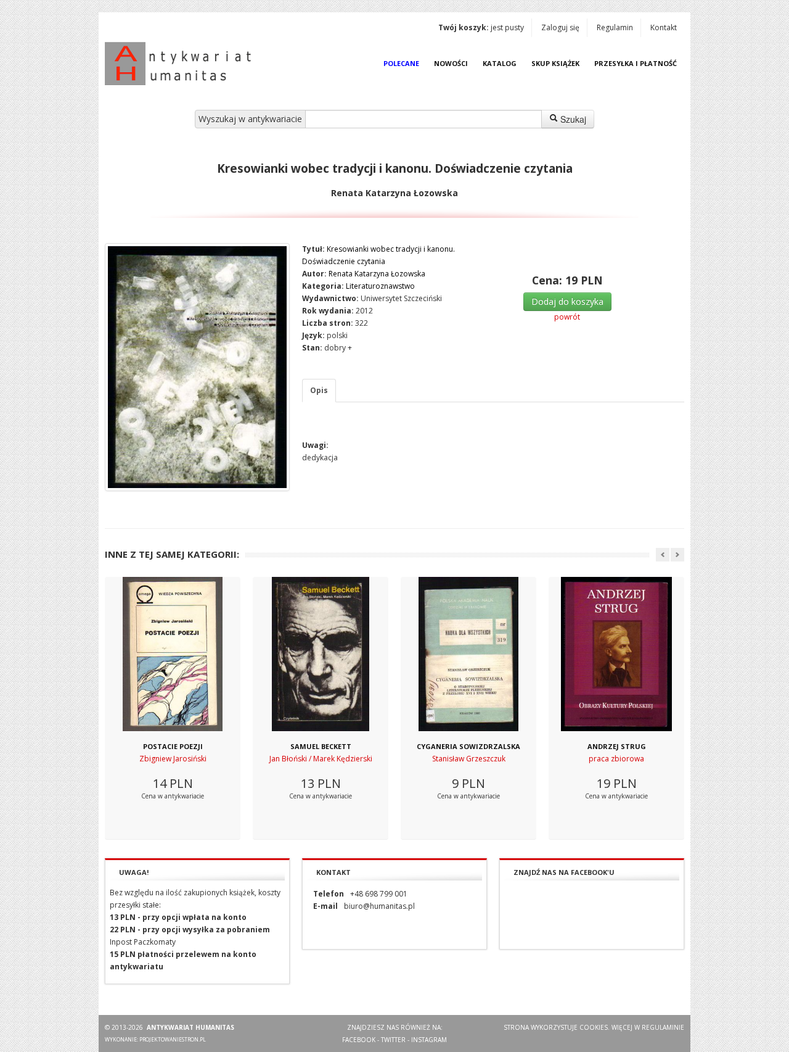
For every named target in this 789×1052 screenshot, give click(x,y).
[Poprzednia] (662, 554)
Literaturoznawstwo (380, 286)
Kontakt (663, 27)
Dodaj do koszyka (567, 301)
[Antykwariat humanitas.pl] (181, 63)
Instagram (429, 1039)
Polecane (401, 63)
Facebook (358, 1039)
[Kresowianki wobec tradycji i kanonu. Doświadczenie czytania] (197, 367)
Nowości (451, 63)
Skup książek (555, 63)
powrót (567, 317)
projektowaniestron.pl (172, 1039)
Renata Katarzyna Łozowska (377, 273)
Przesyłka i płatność (635, 63)
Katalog (500, 63)
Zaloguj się (560, 27)
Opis (319, 390)
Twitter (393, 1039)
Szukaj (572, 119)
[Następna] (677, 554)
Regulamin (615, 27)
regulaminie (663, 1027)
